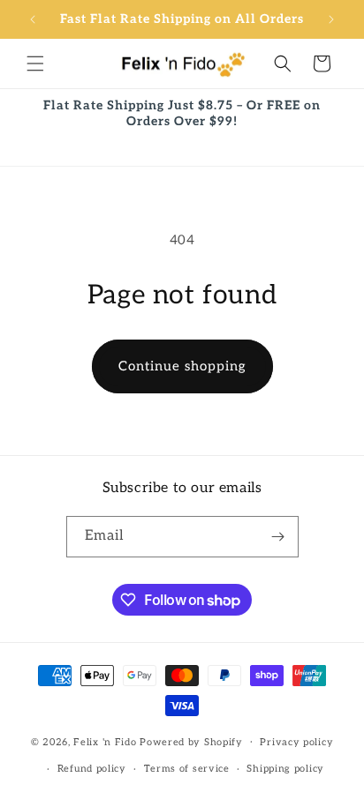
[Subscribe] (278, 536)
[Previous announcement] (32, 19)
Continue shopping (182, 366)
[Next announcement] (331, 19)
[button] (35, 63)
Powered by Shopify (191, 741)
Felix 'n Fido (104, 741)
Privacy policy (296, 742)
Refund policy (91, 768)
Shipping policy (285, 768)
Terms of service (187, 768)
